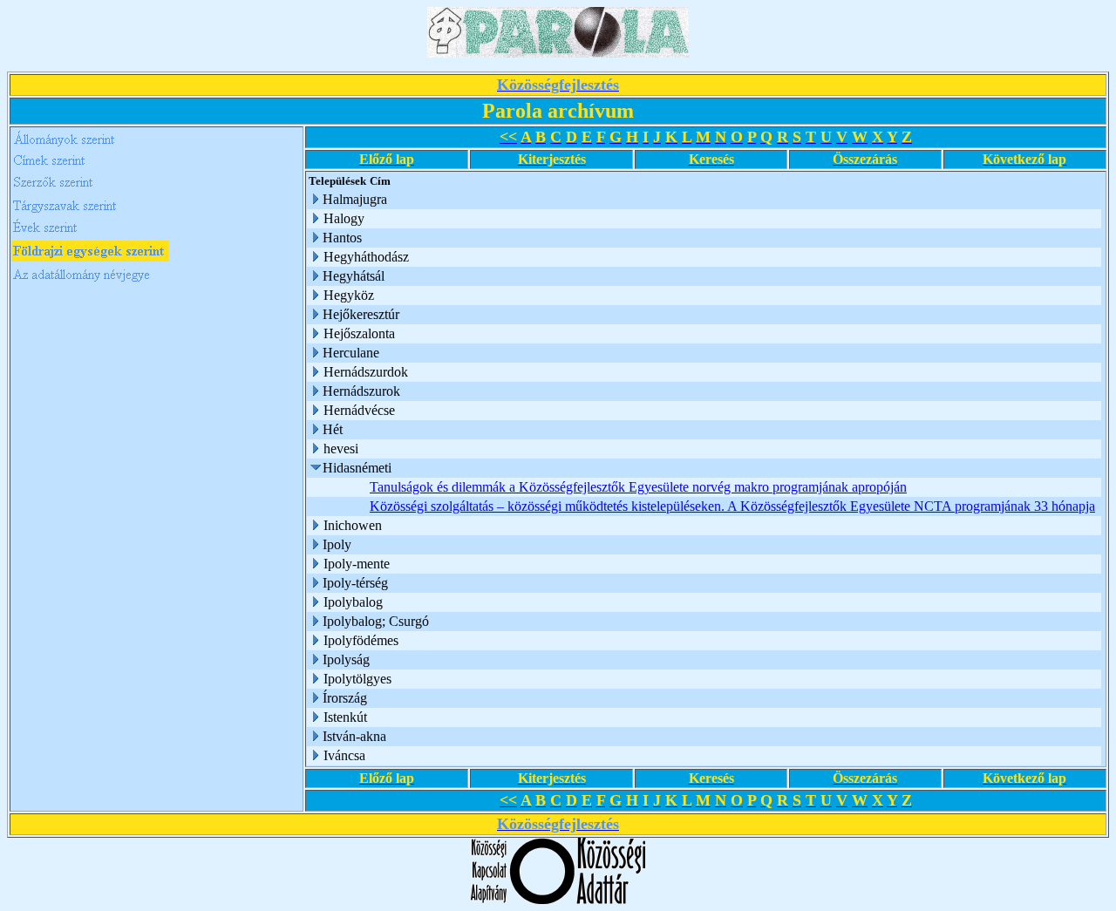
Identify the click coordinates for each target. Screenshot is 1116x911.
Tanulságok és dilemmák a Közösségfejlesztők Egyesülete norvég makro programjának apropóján (638, 486)
